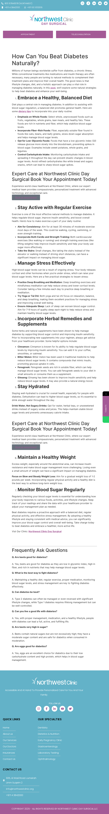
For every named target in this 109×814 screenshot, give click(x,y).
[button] (13, 17)
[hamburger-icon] (103, 16)
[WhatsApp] (106, 419)
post (53, 87)
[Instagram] (82, 3)
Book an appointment (26, 197)
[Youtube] (100, 3)
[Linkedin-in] (94, 3)
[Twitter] (106, 3)
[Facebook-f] (88, 3)
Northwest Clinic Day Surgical (45, 531)
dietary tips (24, 111)
